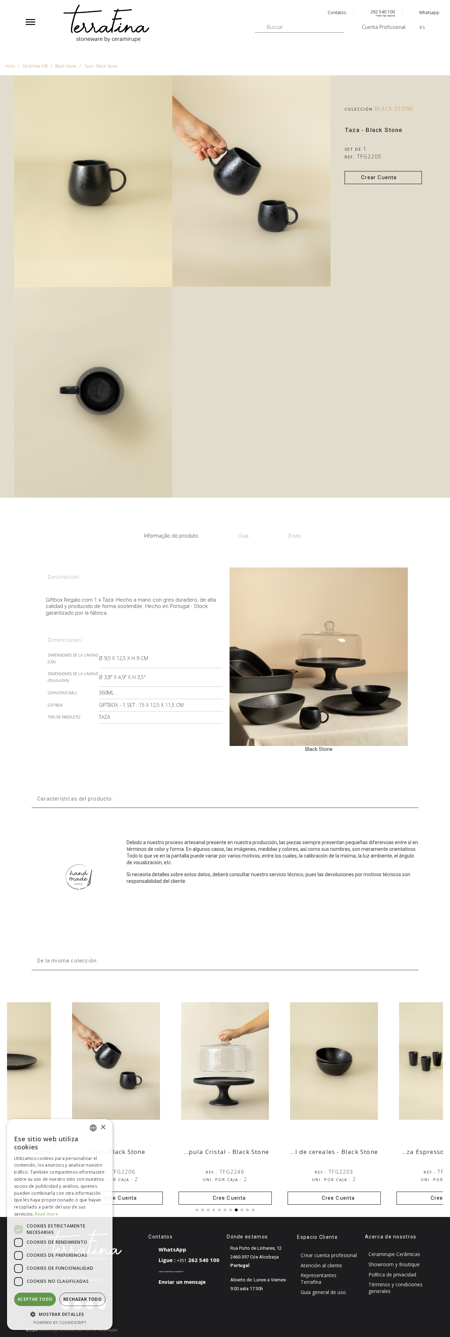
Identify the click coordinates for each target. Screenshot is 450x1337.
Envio (295, 535)
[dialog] (59, 1224)
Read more (46, 1214)
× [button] (102, 1127)
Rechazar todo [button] (82, 1299)
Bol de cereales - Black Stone (332, 1152)
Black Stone (394, 108)
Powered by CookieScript (59, 1322)
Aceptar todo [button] (35, 1299)
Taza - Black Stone (116, 1152)
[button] (383, 177)
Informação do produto (171, 535)
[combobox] (93, 1127)
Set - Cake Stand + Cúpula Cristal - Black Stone (195, 1152)
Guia (243, 535)
